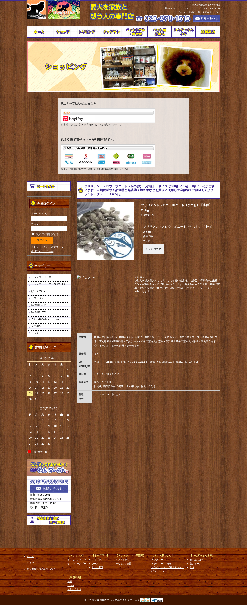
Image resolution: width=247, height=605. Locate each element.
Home (39, 32)
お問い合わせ (153, 248)
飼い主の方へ (184, 32)
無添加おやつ (38, 311)
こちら (98, 374)
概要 (208, 32)
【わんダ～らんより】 (202, 555)
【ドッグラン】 (100, 555)
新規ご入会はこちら (42, 251)
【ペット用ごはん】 (162, 555)
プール (95, 563)
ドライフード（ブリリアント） (48, 284)
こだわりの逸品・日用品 (45, 319)
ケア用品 (36, 326)
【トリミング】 (76, 555)
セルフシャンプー (76, 563)
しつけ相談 (97, 567)
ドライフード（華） (42, 277)
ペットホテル (136, 32)
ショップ (63, 32)
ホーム (30, 556)
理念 (192, 567)
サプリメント (38, 298)
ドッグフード (160, 32)
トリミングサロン (87, 32)
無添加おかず (38, 305)
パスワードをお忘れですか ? (47, 247)
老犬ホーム (195, 563)
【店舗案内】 (74, 577)
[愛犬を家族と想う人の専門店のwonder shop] (36, 9)
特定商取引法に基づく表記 (41, 569)
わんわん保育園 (123, 563)
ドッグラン (111, 32)
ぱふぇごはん (38, 291)
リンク (70, 585)
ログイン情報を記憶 (46, 234)
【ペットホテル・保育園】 (130, 555)
